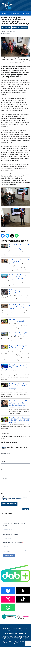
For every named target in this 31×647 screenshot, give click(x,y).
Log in (4, 447)
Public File (10, 631)
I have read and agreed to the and (15, 498)
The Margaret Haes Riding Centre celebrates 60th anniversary (18, 386)
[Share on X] (12, 236)
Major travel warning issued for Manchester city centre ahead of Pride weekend (19, 348)
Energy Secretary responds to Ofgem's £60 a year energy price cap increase (15, 367)
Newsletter (15, 629)
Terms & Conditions (10, 633)
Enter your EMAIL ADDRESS (12, 542)
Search (26, 509)
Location (4, 461)
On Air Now (25, 2)
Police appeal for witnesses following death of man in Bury (18, 292)
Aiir (16, 643)
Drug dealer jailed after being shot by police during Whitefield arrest (19, 307)
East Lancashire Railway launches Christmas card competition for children (17, 277)
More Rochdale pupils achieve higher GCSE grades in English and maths (19, 420)
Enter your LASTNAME (10, 534)
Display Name (6, 453)
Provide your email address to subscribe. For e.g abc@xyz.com (14, 550)
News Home (7, 27)
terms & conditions (16, 499)
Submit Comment (9, 504)
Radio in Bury (23, 633)
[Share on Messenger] (7, 236)
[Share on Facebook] (3, 236)
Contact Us (6, 629)
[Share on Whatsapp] (17, 236)
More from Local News (20, 27)
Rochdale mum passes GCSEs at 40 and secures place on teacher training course (19, 403)
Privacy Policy (19, 631)
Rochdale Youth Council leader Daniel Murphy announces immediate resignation (19, 247)
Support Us (23, 629)
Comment (4, 478)
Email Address (6, 470)
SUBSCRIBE (9, 555)
